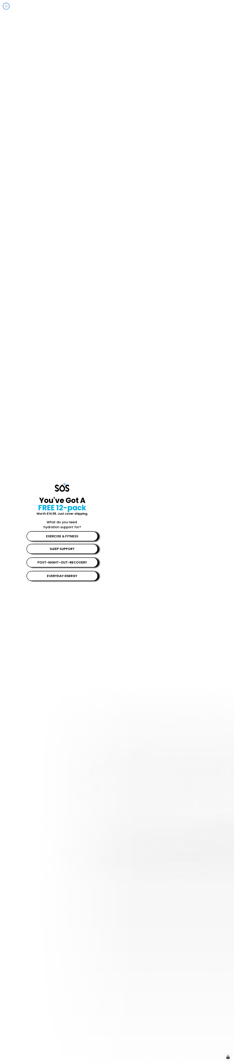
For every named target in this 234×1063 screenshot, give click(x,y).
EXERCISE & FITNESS (62, 536)
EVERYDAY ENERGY (62, 576)
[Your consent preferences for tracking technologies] (228, 1057)
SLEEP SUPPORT (62, 548)
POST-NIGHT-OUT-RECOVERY (62, 562)
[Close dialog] (6, 6)
